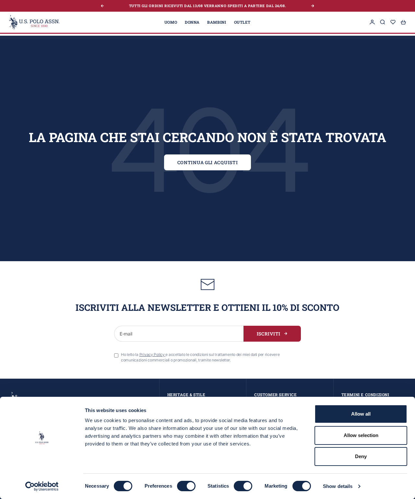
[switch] (186, 486)
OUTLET (242, 22)
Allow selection (361, 435)
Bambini (216, 22)
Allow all (361, 414)
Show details (337, 486)
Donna (192, 22)
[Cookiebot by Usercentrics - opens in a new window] (42, 486)
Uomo (170, 22)
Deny (361, 456)
